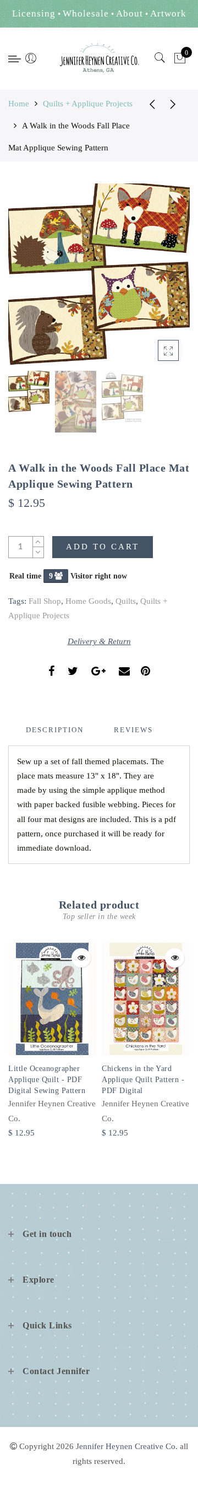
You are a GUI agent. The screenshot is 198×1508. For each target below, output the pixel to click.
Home (18, 103)
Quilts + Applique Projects (88, 103)
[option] (99, 274)
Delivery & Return (99, 641)
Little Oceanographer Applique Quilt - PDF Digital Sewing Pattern (46, 1079)
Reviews (133, 730)
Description (55, 730)
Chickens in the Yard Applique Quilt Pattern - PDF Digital (143, 1079)
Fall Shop (45, 601)
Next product (176, 104)
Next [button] (155, 280)
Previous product (148, 104)
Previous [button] (28, 280)
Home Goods (88, 601)
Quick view (81, 958)
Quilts (126, 601)
